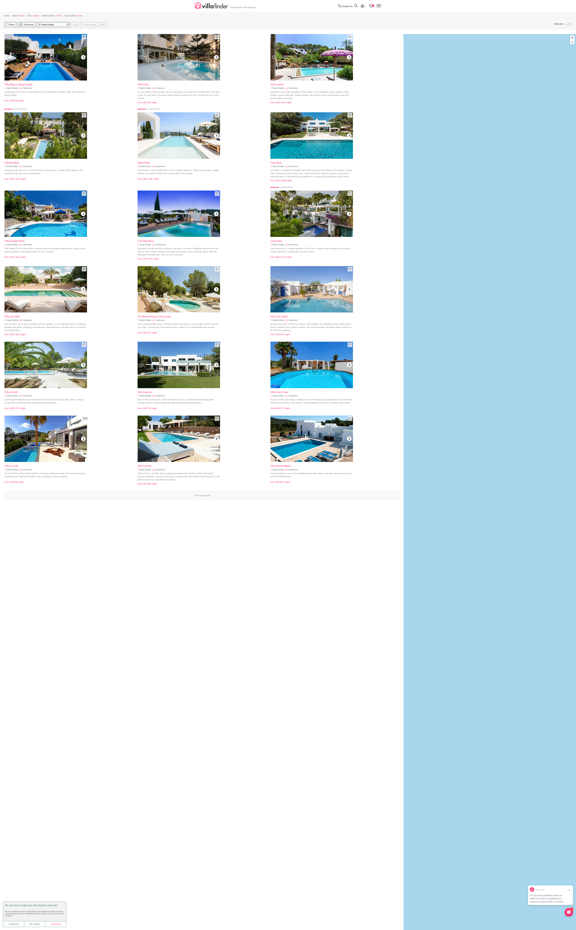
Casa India (276, 241)
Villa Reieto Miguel (280, 466)
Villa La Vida (11, 466)
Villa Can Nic (145, 466)
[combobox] (55, 24)
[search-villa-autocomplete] (355, 6)
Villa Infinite (144, 162)
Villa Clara (143, 84)
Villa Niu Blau (11, 162)
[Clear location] (68, 24)
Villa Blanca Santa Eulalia (18, 84)
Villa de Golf (11, 392)
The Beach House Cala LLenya (154, 316)
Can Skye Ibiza (146, 241)
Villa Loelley (277, 84)
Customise (14, 924)
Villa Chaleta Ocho (14, 241)
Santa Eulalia (12, 88)
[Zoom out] (572, 42)
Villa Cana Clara (279, 392)
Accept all (55, 924)
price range (90, 24)
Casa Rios (276, 162)
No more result (202, 495)
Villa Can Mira (12, 316)
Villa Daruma (145, 392)
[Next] (83, 57)
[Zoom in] (572, 38)
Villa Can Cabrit (278, 316)
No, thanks (35, 924)
